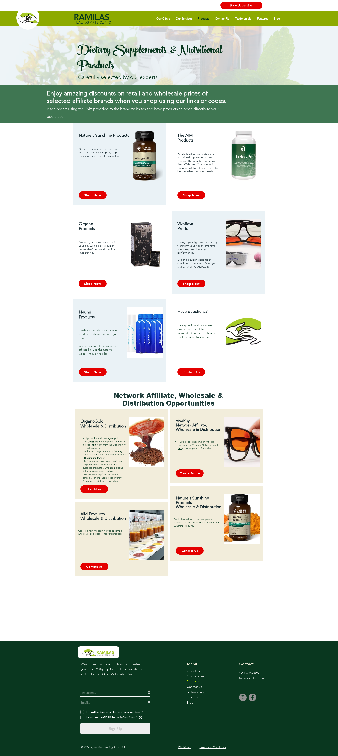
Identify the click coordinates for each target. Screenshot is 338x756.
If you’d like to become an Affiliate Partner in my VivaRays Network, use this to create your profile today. (199, 445)
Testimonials (195, 692)
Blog (190, 702)
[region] (119, 164)
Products (193, 681)
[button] (163, 18)
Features (193, 697)
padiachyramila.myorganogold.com (105, 438)
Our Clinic (194, 671)
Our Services (195, 676)
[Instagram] (243, 697)
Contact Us (194, 687)
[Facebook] (252, 697)
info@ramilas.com (251, 678)
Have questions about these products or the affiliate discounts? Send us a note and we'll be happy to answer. (196, 330)
